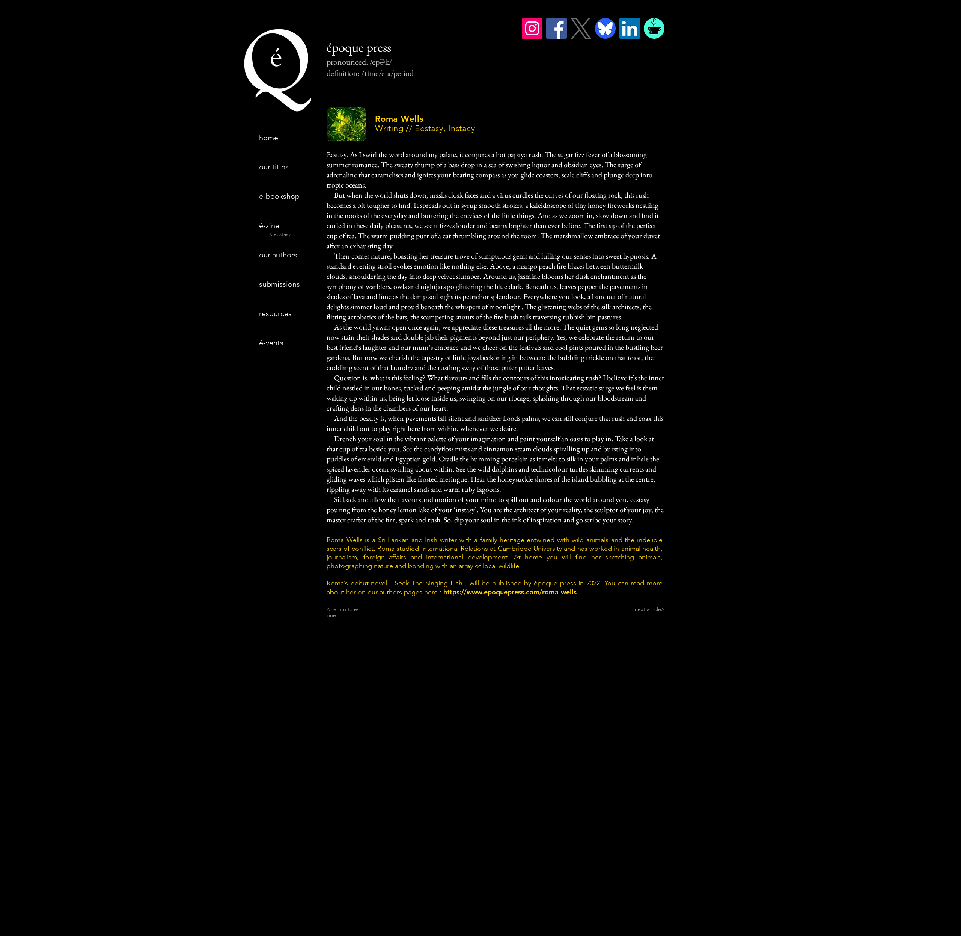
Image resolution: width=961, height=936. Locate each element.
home (268, 137)
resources (275, 313)
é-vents (271, 342)
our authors (278, 254)
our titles (274, 166)
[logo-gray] (581, 28)
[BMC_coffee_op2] (654, 28)
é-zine (269, 225)
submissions (279, 284)
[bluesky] (605, 28)
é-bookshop (279, 196)
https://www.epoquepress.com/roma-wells (510, 592)
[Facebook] (556, 28)
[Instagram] (532, 28)
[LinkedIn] (629, 28)
